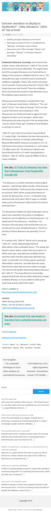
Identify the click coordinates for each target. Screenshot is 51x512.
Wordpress (37, 510)
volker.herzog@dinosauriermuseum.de (18, 308)
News (12, 344)
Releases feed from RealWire (14, 338)
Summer (37, 348)
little (22, 348)
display (16, 348)
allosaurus (24, 344)
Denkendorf (7, 348)
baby (39, 344)
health (8, 35)
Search (4, 387)
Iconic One (12, 510)
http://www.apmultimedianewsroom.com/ (19, 292)
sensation (29, 348)
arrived (32, 344)
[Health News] (25, 10)
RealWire (12, 332)
